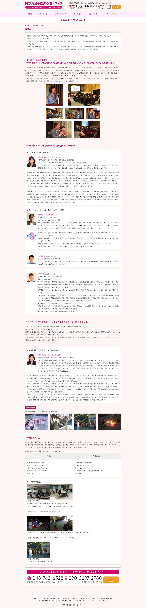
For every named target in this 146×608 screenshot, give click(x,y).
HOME (27, 25)
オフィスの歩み (43, 598)
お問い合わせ (77, 600)
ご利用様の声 (65, 598)
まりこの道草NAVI (44, 600)
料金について (85, 598)
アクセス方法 (95, 598)
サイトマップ (103, 600)
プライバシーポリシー (90, 600)
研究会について (66, 600)
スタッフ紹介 (75, 598)
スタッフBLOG (56, 600)
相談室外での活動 (106, 598)
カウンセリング (54, 598)
